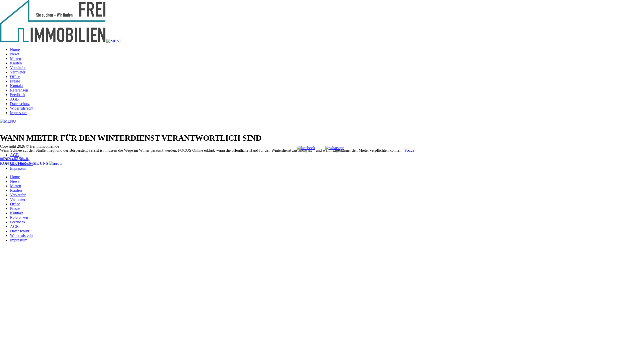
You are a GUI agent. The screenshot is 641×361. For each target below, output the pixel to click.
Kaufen (16, 63)
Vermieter (17, 72)
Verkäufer (18, 67)
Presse (15, 81)
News (14, 54)
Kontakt (16, 85)
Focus (409, 150)
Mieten (15, 58)
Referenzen (19, 90)
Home (15, 49)
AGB (14, 99)
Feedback (17, 95)
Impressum (18, 113)
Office (15, 76)
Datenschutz (20, 104)
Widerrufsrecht (21, 108)
